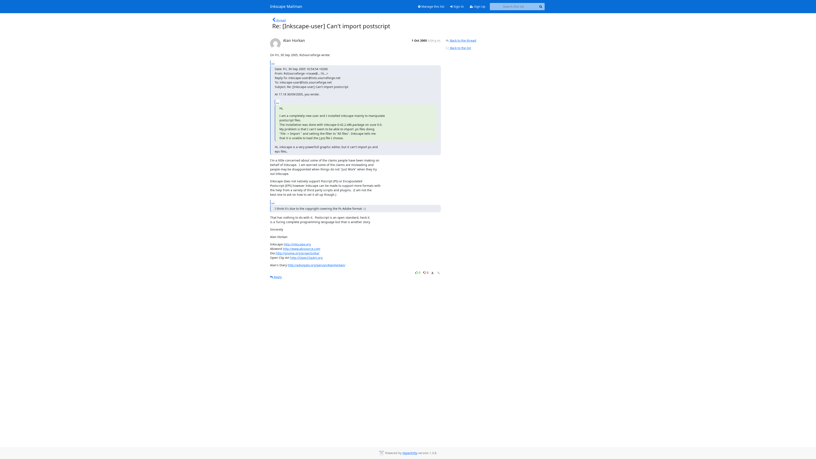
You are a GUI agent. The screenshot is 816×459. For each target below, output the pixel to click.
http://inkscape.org (297, 244)
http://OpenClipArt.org (306, 258)
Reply (277, 277)
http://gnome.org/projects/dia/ (297, 253)
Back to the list (460, 48)
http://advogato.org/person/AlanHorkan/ (316, 265)
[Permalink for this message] (438, 273)
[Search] (541, 6)
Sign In (458, 6)
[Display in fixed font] (432, 273)
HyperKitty (409, 453)
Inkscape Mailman (286, 6)
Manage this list (432, 6)
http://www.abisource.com (301, 249)
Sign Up (479, 6)
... (273, 62)
